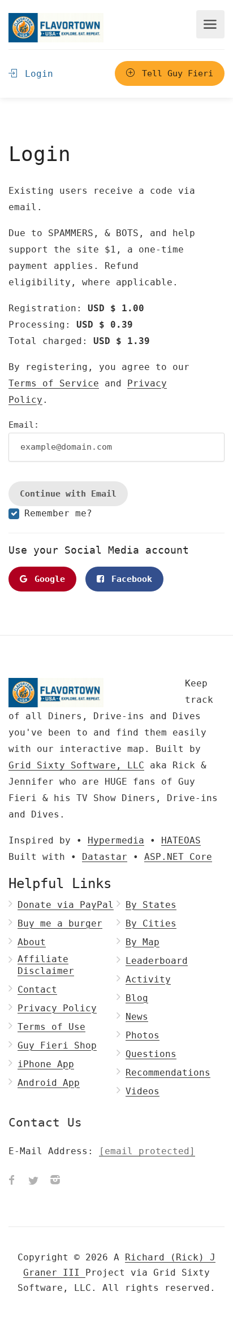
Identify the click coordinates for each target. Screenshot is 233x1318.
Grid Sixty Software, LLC (76, 765)
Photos (142, 1035)
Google (47, 579)
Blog (137, 998)
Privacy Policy (57, 1008)
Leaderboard (157, 960)
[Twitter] (33, 1181)
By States (151, 904)
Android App (49, 1082)
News (137, 1016)
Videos (142, 1091)
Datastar (104, 856)
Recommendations (168, 1072)
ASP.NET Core (178, 856)
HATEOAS (181, 840)
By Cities (151, 923)
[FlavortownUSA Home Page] (55, 27)
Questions (151, 1054)
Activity (148, 979)
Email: (23, 425)
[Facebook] (12, 1181)
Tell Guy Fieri (175, 73)
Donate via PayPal (66, 904)
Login (36, 73)
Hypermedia (116, 840)
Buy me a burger (60, 923)
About (32, 942)
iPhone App (46, 1064)
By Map (142, 942)
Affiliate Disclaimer (46, 965)
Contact (37, 989)
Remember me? (58, 513)
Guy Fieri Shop (57, 1045)
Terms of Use (51, 1026)
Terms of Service (53, 383)
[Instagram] (55, 1181)
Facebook (129, 579)
